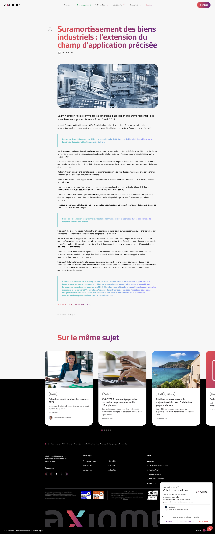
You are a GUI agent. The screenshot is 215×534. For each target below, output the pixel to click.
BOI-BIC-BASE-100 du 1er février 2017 (74, 304)
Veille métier (66, 443)
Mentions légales (38, 531)
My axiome (151, 461)
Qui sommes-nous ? (90, 461)
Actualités (112, 470)
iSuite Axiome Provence (155, 479)
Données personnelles (23, 531)
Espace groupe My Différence (157, 465)
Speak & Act (48, 495)
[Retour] (50, 29)
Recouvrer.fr (151, 483)
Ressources (54, 443)
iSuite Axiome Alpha (154, 474)
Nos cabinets (113, 461)
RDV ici (46, 498)
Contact (204, 5)
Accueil (46, 444)
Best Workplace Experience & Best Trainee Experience (58, 494)
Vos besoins (87, 470)
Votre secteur (88, 465)
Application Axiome (153, 470)
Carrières (111, 465)
